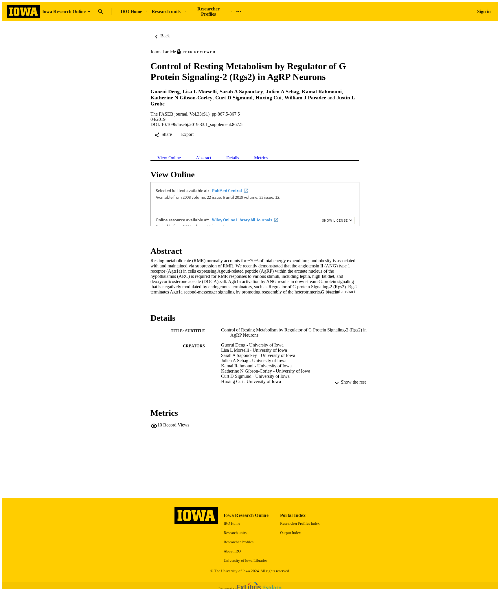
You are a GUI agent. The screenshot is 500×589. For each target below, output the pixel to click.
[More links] (239, 12)
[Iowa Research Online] (23, 11)
